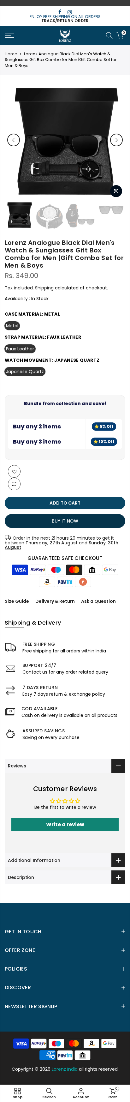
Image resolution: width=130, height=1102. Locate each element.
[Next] (116, 140)
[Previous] (13, 140)
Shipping (44, 288)
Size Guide (17, 601)
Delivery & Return (55, 601)
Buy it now (65, 521)
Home (11, 54)
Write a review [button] (65, 824)
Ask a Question (98, 601)
